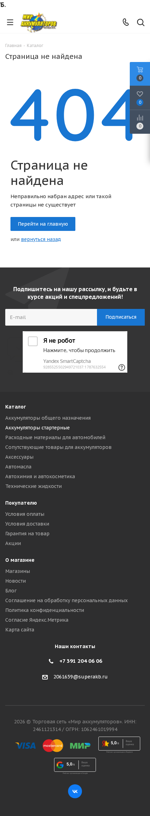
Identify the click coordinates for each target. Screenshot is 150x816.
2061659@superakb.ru (80, 677)
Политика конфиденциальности (44, 610)
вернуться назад (41, 239)
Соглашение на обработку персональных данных (66, 600)
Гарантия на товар (27, 533)
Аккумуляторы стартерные (37, 428)
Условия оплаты (24, 514)
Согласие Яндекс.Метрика (36, 620)
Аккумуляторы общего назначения (48, 418)
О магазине (20, 560)
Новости (15, 581)
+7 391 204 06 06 (80, 661)
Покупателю (21, 503)
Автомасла (18, 467)
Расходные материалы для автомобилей (55, 437)
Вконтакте (75, 791)
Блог (11, 591)
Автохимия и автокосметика (40, 476)
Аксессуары (19, 457)
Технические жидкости (33, 486)
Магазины (17, 571)
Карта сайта (19, 630)
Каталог (15, 407)
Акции (13, 543)
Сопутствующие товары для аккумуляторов (58, 447)
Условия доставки (27, 524)
